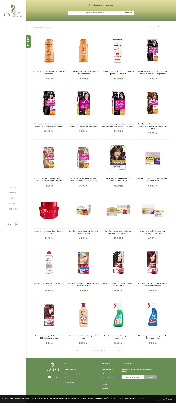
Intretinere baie (107, 374)
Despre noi (12, 193)
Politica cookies (69, 378)
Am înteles (167, 399)
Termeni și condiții (70, 370)
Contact (13, 209)
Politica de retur (69, 382)
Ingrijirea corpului (107, 370)
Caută (126, 13)
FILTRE (28, 41)
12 (111, 350)
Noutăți (104, 384)
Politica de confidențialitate (73, 374)
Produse (12, 203)
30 (121, 350)
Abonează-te (151, 377)
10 (104, 350)
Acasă (13, 187)
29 (118, 350)
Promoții (105, 388)
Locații (13, 198)
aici (118, 398)
